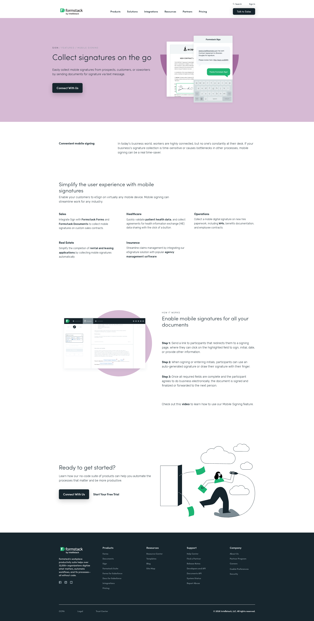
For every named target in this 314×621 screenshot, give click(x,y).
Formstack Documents (73, 224)
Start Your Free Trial (106, 494)
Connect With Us (67, 88)
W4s (221, 223)
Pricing (203, 11)
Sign (55, 48)
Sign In (252, 3)
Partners (187, 11)
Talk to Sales (244, 11)
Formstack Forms (93, 219)
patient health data (158, 219)
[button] (115, 11)
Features (68, 48)
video (186, 404)
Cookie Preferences (239, 568)
